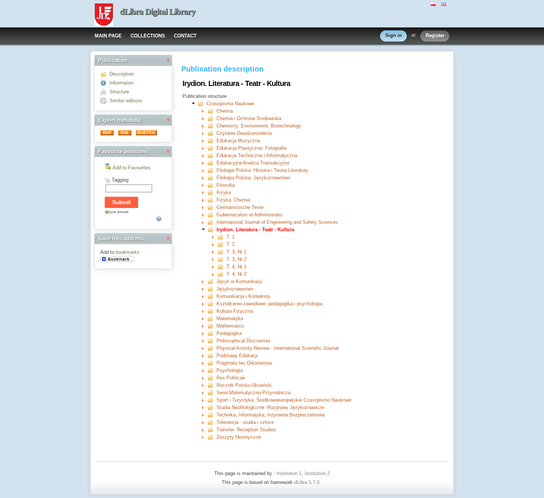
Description (122, 74)
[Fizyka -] (211, 192)
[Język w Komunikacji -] (211, 281)
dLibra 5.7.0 (307, 482)
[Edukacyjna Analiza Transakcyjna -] (211, 163)
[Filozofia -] (211, 185)
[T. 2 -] (221, 244)
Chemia (224, 111)
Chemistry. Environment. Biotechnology (258, 126)
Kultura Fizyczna (234, 311)
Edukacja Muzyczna (238, 140)
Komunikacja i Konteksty (243, 296)
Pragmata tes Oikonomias (244, 363)
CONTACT (185, 36)
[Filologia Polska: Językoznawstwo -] (211, 177)
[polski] (434, 3)
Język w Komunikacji (239, 281)
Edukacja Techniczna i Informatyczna (256, 155)
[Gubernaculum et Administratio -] (211, 215)
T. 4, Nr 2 (236, 274)
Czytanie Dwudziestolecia (244, 133)
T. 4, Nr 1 (236, 266)
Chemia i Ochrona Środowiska (248, 118)
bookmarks (128, 252)
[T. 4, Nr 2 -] (221, 274)
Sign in (393, 35)
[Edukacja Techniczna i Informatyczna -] (211, 155)
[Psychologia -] (211, 370)
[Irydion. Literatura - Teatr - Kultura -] (211, 229)
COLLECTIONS (148, 36)
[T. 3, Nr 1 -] (221, 252)
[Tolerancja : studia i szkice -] (211, 422)
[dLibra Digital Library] (103, 15)
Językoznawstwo (234, 289)
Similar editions (126, 100)
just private (119, 212)
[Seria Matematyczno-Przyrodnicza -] (211, 392)
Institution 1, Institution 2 (303, 473)
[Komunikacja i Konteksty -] (211, 296)
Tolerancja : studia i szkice (245, 422)
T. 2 (230, 244)
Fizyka (223, 192)
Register (435, 35)
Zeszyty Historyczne (238, 437)
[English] (444, 3)
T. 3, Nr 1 (236, 252)
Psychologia (229, 370)
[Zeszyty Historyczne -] (211, 437)
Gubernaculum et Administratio (249, 215)
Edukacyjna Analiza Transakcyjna (252, 163)
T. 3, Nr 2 (236, 259)
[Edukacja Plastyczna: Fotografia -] (211, 148)
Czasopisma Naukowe (230, 103)
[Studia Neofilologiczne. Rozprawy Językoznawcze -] (211, 407)
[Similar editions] (105, 100)
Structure (119, 91)
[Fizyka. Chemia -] (211, 200)
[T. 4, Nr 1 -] (221, 266)
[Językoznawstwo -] (211, 289)
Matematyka (229, 318)
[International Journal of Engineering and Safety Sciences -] (211, 222)
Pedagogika (229, 333)
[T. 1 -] (221, 237)
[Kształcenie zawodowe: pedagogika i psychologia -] (211, 303)
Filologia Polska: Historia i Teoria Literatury (262, 170)
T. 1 (230, 237)
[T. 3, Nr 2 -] (221, 259)
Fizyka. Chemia (233, 200)
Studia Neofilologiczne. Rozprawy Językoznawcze (270, 407)
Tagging (120, 180)
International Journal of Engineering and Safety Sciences (277, 222)
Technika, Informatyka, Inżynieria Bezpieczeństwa (270, 415)
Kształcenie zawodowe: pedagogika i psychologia (269, 303)
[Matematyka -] (211, 318)
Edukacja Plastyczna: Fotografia (251, 148)
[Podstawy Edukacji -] (211, 355)
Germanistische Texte (239, 207)
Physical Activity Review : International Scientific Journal (277, 348)
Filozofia (225, 185)
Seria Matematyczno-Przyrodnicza (253, 392)
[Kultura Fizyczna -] (211, 311)
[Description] (105, 74)
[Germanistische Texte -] (211, 207)
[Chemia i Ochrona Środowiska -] (211, 118)
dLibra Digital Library (157, 11)
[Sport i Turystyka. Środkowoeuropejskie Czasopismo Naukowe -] (211, 400)
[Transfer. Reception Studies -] (211, 429)
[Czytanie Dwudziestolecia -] (211, 133)
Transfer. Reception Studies (246, 429)
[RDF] (107, 133)
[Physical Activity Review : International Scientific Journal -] (211, 348)
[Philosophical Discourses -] (211, 340)
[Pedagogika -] (211, 333)
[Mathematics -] (211, 326)
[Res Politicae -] (211, 378)
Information (122, 83)
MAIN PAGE (108, 36)
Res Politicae (230, 378)
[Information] (105, 83)
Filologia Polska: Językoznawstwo (253, 177)
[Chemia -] (211, 111)
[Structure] (105, 91)
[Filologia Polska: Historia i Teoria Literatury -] (211, 170)
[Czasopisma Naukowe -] (201, 103)
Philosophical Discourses (243, 340)
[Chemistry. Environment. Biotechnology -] (211, 126)
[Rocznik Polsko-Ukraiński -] (211, 385)
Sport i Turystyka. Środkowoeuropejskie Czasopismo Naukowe (283, 400)
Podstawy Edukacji (237, 355)
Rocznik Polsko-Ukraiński (244, 385)
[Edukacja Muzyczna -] (211, 140)
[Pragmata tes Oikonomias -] (211, 363)
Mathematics (230, 326)
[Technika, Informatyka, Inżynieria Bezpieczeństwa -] (211, 415)
